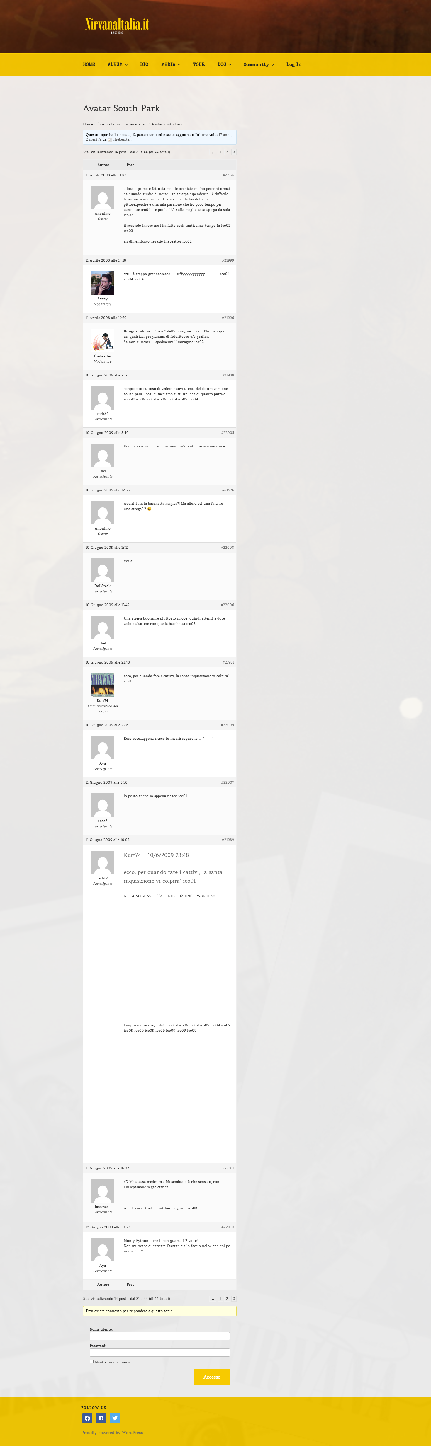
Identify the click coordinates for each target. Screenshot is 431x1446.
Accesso (211, 1377)
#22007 (227, 782)
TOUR (199, 65)
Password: (98, 1345)
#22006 (227, 605)
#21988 (228, 375)
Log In (293, 65)
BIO (144, 65)
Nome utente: (101, 1329)
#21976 (228, 490)
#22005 (227, 432)
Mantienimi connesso (113, 1362)
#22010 (227, 1227)
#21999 (228, 260)
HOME (89, 65)
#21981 (228, 662)
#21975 (228, 175)
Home (88, 124)
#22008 (227, 547)
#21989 (228, 840)
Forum (102, 124)
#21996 (228, 318)
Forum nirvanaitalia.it (129, 124)
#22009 (227, 725)
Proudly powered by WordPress (112, 1432)
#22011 (228, 1168)
